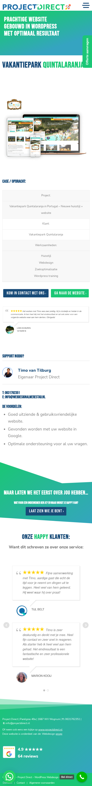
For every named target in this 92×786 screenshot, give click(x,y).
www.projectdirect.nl (50, 729)
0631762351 (12, 393)
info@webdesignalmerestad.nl (25, 397)
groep (59, 734)
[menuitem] (7, 783)
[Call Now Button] (82, 777)
